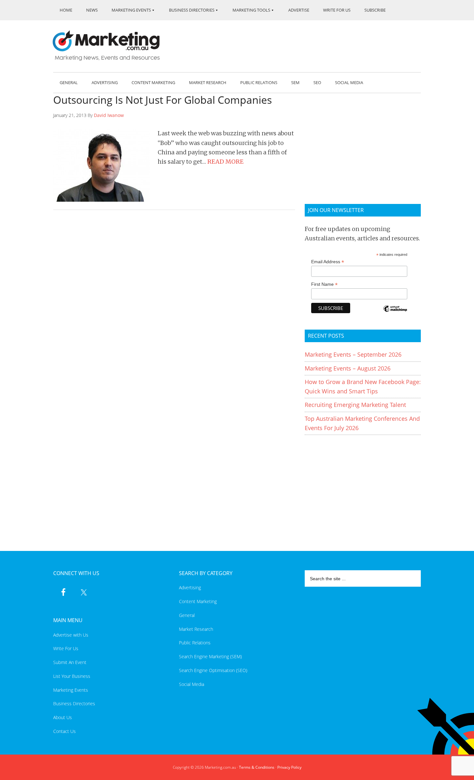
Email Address (327, 262)
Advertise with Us (70, 635)
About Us (62, 717)
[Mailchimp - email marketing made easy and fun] (395, 313)
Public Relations (195, 643)
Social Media (191, 684)
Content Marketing (198, 601)
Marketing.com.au (110, 46)
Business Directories (74, 703)
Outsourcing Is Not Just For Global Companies (162, 100)
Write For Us (65, 648)
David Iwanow (109, 115)
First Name (324, 284)
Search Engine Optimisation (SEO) (213, 670)
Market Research (196, 629)
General (187, 615)
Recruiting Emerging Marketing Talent (355, 405)
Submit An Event (69, 662)
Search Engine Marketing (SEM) (210, 656)
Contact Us (64, 731)
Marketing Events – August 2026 (347, 368)
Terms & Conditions (256, 767)
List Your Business (71, 676)
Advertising (190, 587)
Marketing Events (70, 690)
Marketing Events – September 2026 (353, 354)
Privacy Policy (289, 767)
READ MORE (225, 161)
